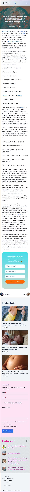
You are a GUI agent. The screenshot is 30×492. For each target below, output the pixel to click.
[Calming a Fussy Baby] (4, 453)
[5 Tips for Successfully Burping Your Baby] (4, 447)
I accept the (10, 426)
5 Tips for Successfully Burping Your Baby (16, 447)
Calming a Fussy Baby (14, 453)
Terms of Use (7, 485)
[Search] (15, 3)
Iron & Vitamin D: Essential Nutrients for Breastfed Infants (16, 468)
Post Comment (7, 431)
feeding (20, 95)
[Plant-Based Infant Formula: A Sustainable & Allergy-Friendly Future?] (15, 337)
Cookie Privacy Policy (7, 478)
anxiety (22, 107)
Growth (5, 95)
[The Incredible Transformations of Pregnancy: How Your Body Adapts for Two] (15, 362)
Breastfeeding (6, 31)
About (10, 480)
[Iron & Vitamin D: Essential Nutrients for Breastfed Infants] (4, 468)
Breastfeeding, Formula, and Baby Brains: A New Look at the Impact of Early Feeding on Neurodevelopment (18, 461)
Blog (20, 26)
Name (4, 392)
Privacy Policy (13, 426)
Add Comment (6, 407)
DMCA (5, 480)
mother (23, 33)
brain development (13, 41)
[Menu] (27, 3)
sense (19, 214)
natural (23, 31)
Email (4, 397)
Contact (7, 476)
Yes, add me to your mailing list (12, 402)
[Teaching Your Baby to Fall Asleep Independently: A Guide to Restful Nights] (15, 313)
